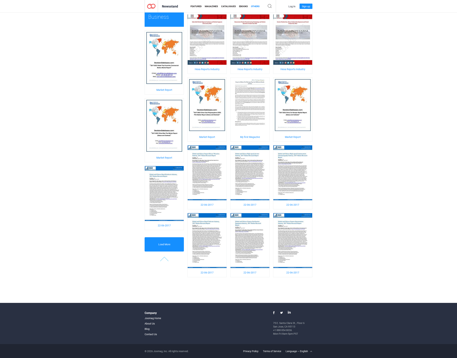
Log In (291, 6)
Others (255, 6)
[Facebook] (273, 312)
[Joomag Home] (151, 6)
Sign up (306, 6)
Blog (147, 329)
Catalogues (228, 6)
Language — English (297, 351)
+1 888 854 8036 (282, 330)
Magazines (211, 6)
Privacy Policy (250, 351)
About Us (150, 323)
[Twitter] (281, 312)
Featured (196, 6)
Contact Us (151, 334)
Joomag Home (153, 318)
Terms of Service (272, 351)
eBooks (243, 6)
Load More (164, 244)
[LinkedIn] (289, 312)
